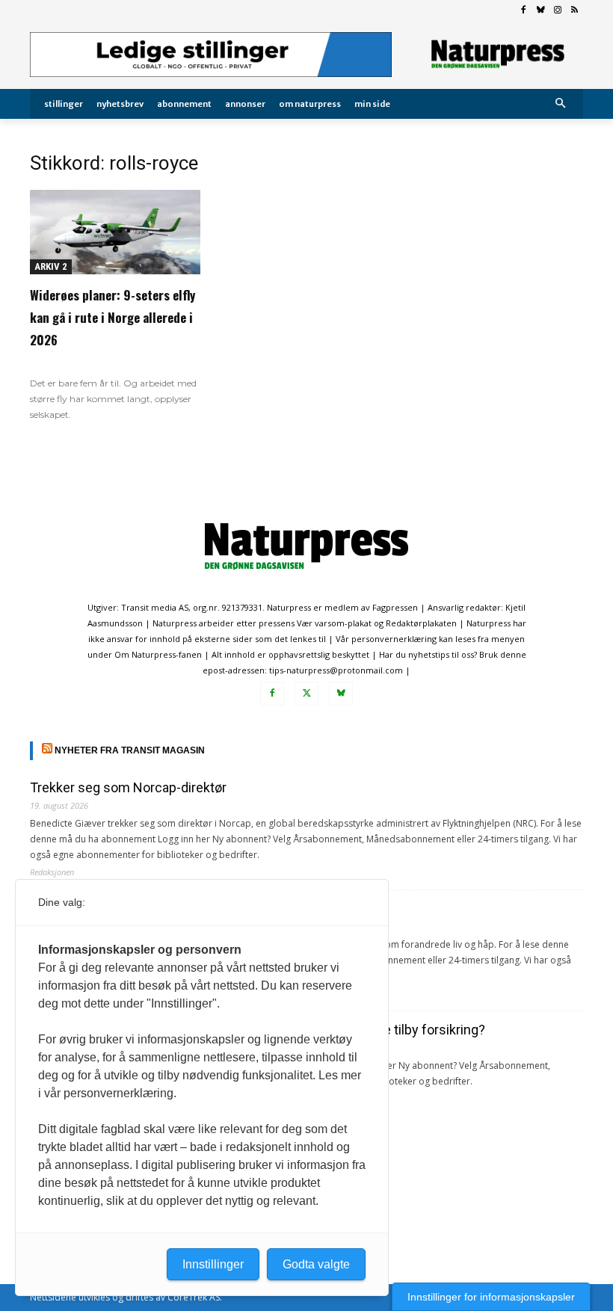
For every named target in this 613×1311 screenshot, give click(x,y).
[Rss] (574, 10)
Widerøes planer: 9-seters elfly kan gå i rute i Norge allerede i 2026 (112, 317)
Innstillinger (213, 1264)
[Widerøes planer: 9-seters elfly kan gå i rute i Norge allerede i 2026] (115, 232)
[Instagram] (557, 10)
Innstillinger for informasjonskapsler (491, 1297)
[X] (306, 694)
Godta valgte (316, 1264)
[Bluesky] (540, 10)
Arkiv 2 (50, 266)
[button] (561, 104)
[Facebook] (523, 10)
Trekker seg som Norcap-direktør (128, 787)
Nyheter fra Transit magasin (130, 750)
